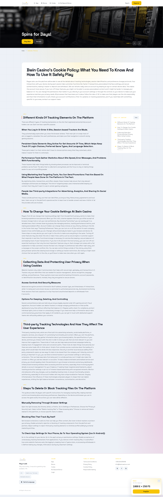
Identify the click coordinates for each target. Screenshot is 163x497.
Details (38, 41)
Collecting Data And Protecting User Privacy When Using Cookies (125, 134)
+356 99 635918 (120, 462)
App (37, 3)
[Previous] (135, 43)
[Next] (139, 43)
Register (136, 3)
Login (53, 472)
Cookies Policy (87, 467)
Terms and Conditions (90, 462)
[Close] (159, 480)
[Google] (126, 468)
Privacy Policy (87, 464)
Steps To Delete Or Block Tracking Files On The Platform (125, 148)
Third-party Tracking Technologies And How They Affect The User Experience (126, 141)
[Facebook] (121, 468)
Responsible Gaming (89, 469)
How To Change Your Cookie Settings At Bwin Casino (126, 128)
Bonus (45, 3)
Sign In (127, 3)
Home (23, 50)
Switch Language (28, 482)
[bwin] (25, 3)
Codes (54, 3)
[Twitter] (117, 468)
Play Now (27, 41)
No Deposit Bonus (65, 3)
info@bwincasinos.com (122, 464)
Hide (136, 117)
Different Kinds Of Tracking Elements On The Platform (126, 123)
